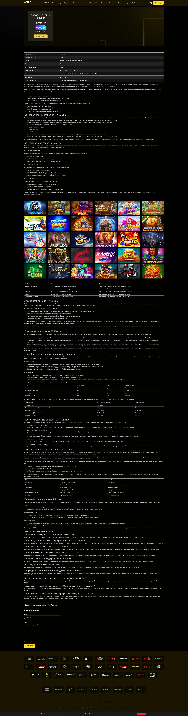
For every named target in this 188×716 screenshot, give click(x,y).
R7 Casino (47, 3)
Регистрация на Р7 (114, 3)
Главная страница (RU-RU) (128, 3)
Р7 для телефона (94, 3)
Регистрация (158, 3)
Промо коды (67, 3)
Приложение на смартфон (80, 3)
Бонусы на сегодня (57, 3)
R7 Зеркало (104, 3)
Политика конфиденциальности (86, 701)
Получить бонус (40, 36)
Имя (25, 614)
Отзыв (26, 622)
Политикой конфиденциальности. (92, 713)
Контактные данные (104, 701)
